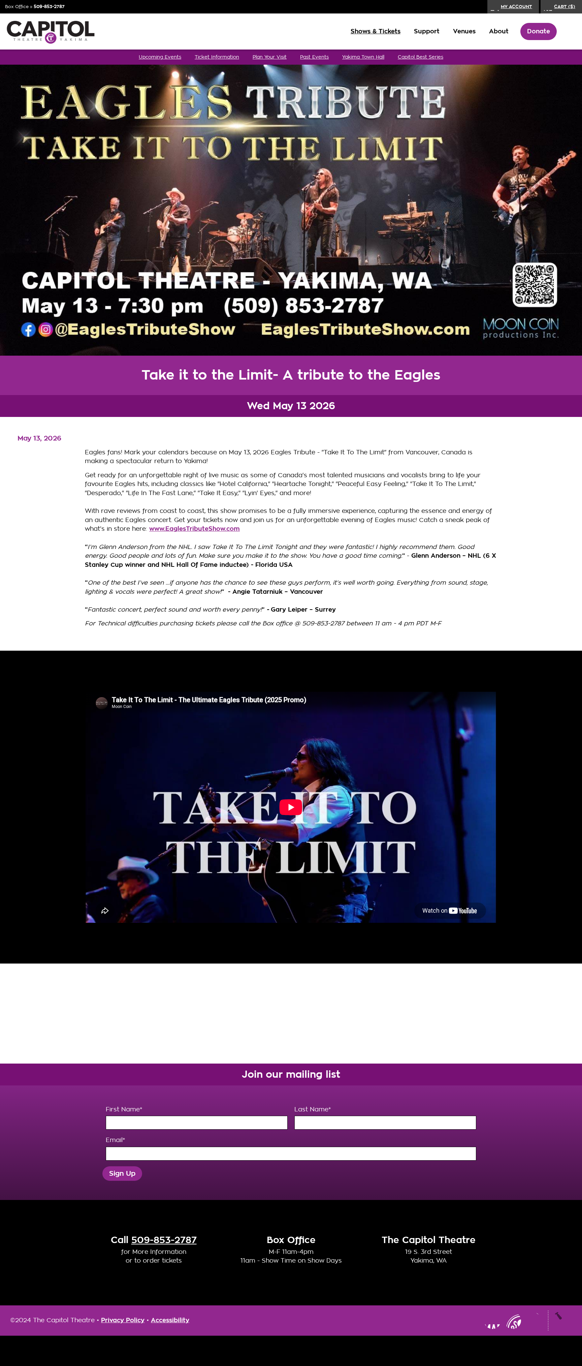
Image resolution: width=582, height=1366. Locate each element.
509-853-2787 (49, 6)
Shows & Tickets (375, 31)
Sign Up (122, 1173)
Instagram (472, 1320)
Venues (464, 31)
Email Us (532, 1320)
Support (427, 31)
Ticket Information (217, 57)
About (499, 31)
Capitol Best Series (420, 57)
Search (567, 32)
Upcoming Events (160, 57)
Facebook (492, 1320)
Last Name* (312, 1109)
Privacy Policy (122, 1320)
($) (564, 6)
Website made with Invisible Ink (291, 1350)
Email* (115, 1140)
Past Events (314, 57)
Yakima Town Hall (363, 57)
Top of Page (563, 1320)
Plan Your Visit (270, 57)
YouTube (512, 1320)
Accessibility (170, 1320)
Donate (538, 31)
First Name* (124, 1109)
